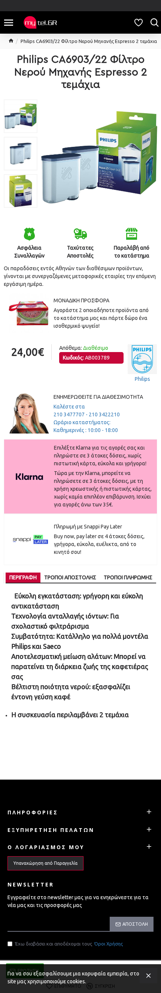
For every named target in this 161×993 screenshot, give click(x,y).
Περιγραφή (23, 577)
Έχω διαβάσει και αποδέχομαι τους (69, 943)
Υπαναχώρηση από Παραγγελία (45, 863)
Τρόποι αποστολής (70, 577)
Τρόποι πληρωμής (128, 577)
